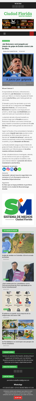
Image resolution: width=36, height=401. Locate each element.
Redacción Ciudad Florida (10, 51)
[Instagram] (8, 169)
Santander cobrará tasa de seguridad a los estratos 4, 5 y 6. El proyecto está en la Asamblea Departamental (17, 176)
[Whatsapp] (19, 169)
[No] (34, 395)
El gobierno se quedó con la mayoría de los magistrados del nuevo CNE (18, 301)
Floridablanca (7, 337)
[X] (15, 169)
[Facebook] (12, 169)
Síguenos (32, 34)
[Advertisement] (18, 24)
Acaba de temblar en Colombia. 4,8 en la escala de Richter (18, 243)
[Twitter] (21, 371)
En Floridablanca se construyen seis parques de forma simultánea (18, 330)
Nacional (6, 251)
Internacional (6, 40)
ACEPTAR (18, 398)
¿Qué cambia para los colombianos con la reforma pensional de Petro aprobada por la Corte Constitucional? (18, 271)
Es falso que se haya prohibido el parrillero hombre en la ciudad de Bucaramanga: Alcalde (17, 186)
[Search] (27, 33)
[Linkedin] (4, 169)
